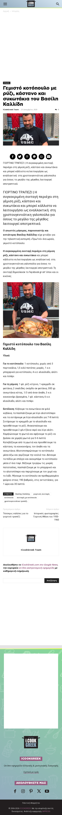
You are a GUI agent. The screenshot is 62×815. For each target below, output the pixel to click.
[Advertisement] (31, 620)
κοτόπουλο (9, 497)
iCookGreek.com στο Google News (39, 564)
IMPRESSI (46, 811)
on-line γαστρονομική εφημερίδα (36, 567)
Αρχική (6, 11)
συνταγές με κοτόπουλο (27, 497)
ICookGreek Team (11, 109)
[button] (5, 4)
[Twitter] (39, 792)
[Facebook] (15, 792)
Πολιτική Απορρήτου (31, 803)
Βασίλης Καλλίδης (22, 494)
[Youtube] (47, 792)
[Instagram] (23, 792)
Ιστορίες (15, 11)
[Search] (58, 4)
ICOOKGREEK (25, 808)
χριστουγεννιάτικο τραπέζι (15, 501)
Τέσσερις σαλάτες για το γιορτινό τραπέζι (15, 515)
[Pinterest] (31, 792)
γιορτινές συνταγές (41, 494)
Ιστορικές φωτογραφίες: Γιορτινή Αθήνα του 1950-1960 (46, 516)
